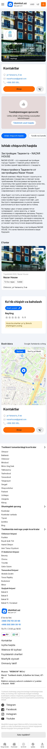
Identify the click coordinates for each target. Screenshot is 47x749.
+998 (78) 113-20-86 (10, 621)
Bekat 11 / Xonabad (9, 603)
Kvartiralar (5, 511)
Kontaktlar (6, 640)
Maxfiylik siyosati (10, 658)
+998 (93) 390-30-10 (11, 624)
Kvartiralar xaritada (9, 514)
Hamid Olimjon (7, 545)
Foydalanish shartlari (11, 654)
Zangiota (5, 499)
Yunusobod (6, 477)
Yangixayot (6, 481)
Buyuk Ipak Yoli (7, 541)
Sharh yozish (12, 308)
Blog (3, 525)
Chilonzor (5, 459)
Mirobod (4, 462)
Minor (3, 585)
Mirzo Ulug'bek (7, 466)
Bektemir (5, 455)
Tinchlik (4, 563)
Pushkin (4, 537)
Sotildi (19, 282)
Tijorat (4, 518)
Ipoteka (4, 522)
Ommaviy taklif (9, 663)
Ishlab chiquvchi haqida (14, 136)
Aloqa (19, 89)
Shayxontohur (7, 488)
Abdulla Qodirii (7, 574)
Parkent (4, 492)
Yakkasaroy (6, 470)
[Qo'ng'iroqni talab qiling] (40, 89)
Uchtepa (4, 495)
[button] (39, 268)
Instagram (11, 714)
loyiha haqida (8, 645)
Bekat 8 (4, 592)
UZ (38, 4)
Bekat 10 (4, 599)
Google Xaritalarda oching (35, 344)
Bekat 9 (4, 596)
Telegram (11, 704)
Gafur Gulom (6, 566)
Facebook (11, 709)
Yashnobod (6, 473)
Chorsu (4, 559)
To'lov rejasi (9, 282)
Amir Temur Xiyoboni (10, 548)
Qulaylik (38, 249)
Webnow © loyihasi (11, 649)
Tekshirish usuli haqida (23, 123)
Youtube (10, 718)
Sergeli (4, 484)
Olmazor (4, 452)
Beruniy (4, 555)
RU (7, 634)
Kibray (4, 503)
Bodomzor (5, 581)
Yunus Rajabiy (7, 577)
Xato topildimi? (23, 734)
